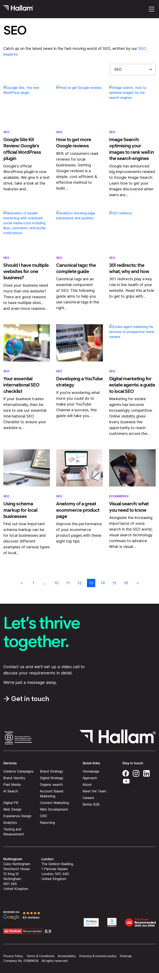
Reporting (47, 822)
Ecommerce (119, 496)
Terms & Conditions (40, 956)
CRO (43, 816)
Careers (88, 798)
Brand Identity (14, 778)
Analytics (10, 822)
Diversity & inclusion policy (98, 956)
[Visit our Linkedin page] (146, 773)
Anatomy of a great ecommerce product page (77, 510)
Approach (90, 778)
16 (126, 583)
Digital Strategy (51, 778)
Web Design (12, 809)
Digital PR (10, 803)
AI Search (10, 791)
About (87, 784)
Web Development (54, 809)
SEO (6, 132)
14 (102, 583)
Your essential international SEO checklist (21, 385)
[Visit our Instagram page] (136, 773)
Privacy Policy (13, 956)
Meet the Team (94, 791)
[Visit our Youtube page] (126, 781)
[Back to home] (18, 9)
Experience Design (17, 816)
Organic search (51, 784)
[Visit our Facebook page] (125, 773)
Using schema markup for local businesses (20, 510)
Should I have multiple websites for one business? (26, 271)
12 (79, 583)
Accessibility (67, 956)
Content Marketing (54, 803)
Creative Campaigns (18, 771)
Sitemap (126, 956)
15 (114, 583)
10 (56, 583)
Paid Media (12, 784)
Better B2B (91, 804)
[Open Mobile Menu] (151, 9)
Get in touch (30, 698)
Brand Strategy (51, 771)
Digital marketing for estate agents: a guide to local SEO (132, 385)
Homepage (91, 771)
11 (68, 583)
